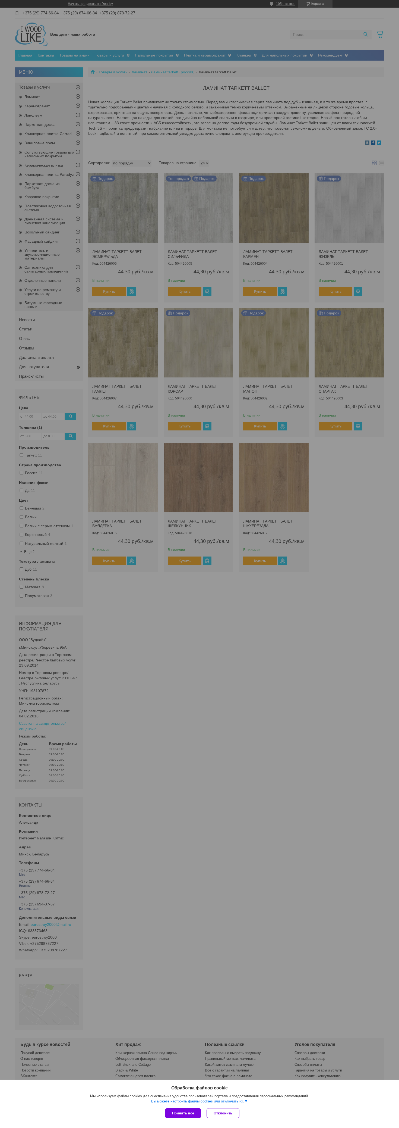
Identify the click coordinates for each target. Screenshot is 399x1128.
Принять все (183, 1113)
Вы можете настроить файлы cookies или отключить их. (197, 1101)
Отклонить (223, 1113)
